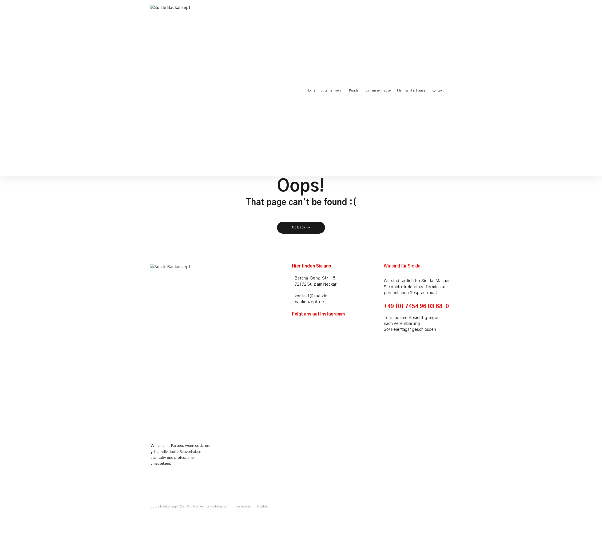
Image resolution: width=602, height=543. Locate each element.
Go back (298, 227)
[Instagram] (297, 324)
